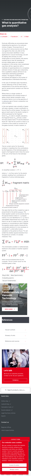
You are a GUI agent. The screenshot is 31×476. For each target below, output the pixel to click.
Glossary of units (10, 335)
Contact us (15, 380)
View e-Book (9, 309)
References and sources (12, 341)
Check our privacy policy (15, 460)
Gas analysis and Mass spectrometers (16, 19)
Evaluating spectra (8, 278)
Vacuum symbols (10, 330)
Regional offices (6, 427)
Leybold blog (5, 404)
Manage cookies (14, 469)
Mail (27, 36)
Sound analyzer (6, 410)
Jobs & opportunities (7, 430)
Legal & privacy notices (8, 413)
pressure (20, 212)
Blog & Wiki (5, 275)
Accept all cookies (14, 465)
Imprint (3, 416)
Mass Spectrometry (17, 275)
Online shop (4, 401)
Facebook (14, 36)
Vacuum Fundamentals (9, 280)
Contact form (15, 439)
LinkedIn (4, 36)
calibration (6, 101)
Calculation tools (6, 407)
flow (5, 49)
